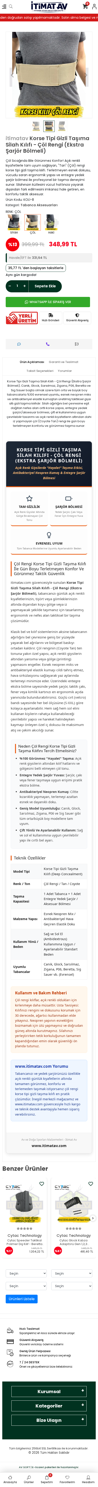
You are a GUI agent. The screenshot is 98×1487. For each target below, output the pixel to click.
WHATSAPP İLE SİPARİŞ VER (50, 302)
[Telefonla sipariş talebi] (49, 344)
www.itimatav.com (49, 1145)
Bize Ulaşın (49, 1420)
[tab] (32, 362)
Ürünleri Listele (22, 1299)
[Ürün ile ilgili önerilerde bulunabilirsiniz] (78, 344)
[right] (93, 1218)
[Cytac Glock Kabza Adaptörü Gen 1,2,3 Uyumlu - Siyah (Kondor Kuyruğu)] (73, 1203)
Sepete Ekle (45, 286)
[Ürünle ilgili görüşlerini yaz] (20, 344)
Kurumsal (49, 1391)
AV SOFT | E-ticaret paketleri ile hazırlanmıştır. (49, 1467)
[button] (12, 75)
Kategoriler (49, 1406)
